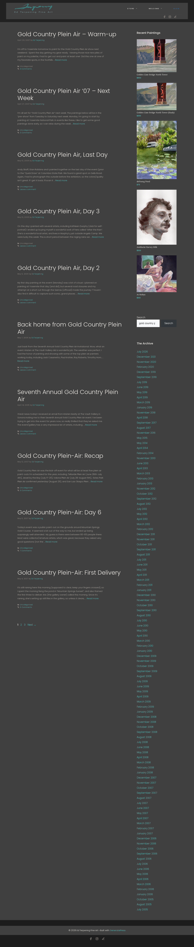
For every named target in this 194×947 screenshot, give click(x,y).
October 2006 (145, 848)
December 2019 (146, 372)
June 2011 (142, 564)
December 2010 (146, 595)
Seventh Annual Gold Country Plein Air (67, 395)
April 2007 (142, 818)
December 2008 (146, 717)
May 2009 (142, 691)
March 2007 (144, 823)
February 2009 (145, 706)
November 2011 (146, 539)
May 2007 (142, 813)
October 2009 (145, 666)
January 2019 (144, 407)
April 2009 (142, 696)
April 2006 (142, 879)
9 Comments (26, 490)
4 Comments (26, 69)
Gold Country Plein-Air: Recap (60, 456)
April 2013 (142, 468)
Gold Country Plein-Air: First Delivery (69, 572)
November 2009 (146, 661)
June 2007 (143, 808)
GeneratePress (118, 930)
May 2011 (142, 569)
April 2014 (142, 448)
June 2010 (142, 625)
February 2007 (145, 828)
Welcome (154, 8)
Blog (176, 8)
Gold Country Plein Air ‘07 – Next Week (63, 94)
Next (32, 624)
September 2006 (147, 853)
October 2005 (145, 899)
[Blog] (175, 16)
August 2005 (144, 904)
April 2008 (142, 757)
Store (130, 8)
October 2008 (145, 727)
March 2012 (143, 524)
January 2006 (145, 894)
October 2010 (145, 605)
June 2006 (143, 869)
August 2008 (144, 737)
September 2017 (147, 422)
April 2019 (142, 397)
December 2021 (146, 356)
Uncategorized (26, 130)
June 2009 (143, 686)
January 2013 (144, 483)
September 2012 (147, 498)
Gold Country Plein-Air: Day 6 (59, 512)
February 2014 (145, 453)
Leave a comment (28, 189)
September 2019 (147, 377)
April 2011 (142, 575)
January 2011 (144, 590)
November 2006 (146, 843)
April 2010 (142, 635)
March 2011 (143, 580)
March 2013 (143, 473)
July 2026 (142, 351)
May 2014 (142, 443)
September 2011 (146, 549)
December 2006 (146, 838)
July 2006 (142, 864)
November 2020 (146, 362)
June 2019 (142, 387)
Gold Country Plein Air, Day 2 (58, 268)
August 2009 (144, 676)
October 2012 (145, 493)
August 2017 (144, 428)
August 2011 (143, 554)
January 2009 (145, 711)
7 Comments (26, 551)
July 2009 (142, 681)
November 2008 (146, 722)
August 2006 (144, 858)
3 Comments (26, 133)
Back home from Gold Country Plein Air (69, 328)
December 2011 (146, 534)
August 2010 (144, 615)
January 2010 (144, 651)
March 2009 (144, 701)
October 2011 (144, 544)
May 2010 (142, 630)
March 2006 (144, 884)
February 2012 (145, 529)
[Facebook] (164, 16)
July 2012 (142, 509)
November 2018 (146, 412)
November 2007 (146, 782)
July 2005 (142, 909)
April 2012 (142, 519)
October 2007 (145, 788)
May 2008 (142, 752)
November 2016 (146, 432)
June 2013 (142, 463)
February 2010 (145, 645)
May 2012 (142, 514)
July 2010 (142, 620)
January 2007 (145, 833)
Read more (61, 59)
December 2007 (146, 777)
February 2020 (145, 367)
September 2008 (147, 732)
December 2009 (146, 656)
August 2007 (144, 798)
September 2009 (147, 671)
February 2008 (145, 767)
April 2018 (142, 417)
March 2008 (144, 762)
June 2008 (143, 747)
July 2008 (142, 742)
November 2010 (146, 600)
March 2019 (143, 402)
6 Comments (26, 607)
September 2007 (147, 793)
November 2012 (146, 488)
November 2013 (146, 458)
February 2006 (145, 889)
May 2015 (142, 438)
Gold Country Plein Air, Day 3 (58, 211)
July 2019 (142, 382)
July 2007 (142, 803)
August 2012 (144, 504)
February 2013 (145, 478)
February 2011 (145, 585)
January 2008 (145, 772)
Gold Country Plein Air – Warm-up (66, 34)
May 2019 (142, 392)
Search (141, 317)
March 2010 (143, 641)
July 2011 (141, 559)
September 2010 (147, 610)
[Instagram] (170, 16)
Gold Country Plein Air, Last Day (62, 154)
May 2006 (142, 874)
